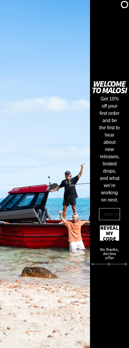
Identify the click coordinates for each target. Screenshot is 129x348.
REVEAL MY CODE (109, 233)
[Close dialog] (125, 5)
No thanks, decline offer (109, 252)
